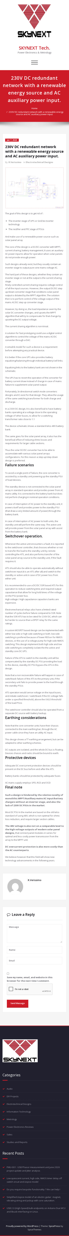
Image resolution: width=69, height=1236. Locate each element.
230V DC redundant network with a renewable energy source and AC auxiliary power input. (36, 113)
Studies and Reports (17, 1142)
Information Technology (19, 1111)
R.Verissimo (15, 162)
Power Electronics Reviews (20, 1126)
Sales (9, 1134)
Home (34, 108)
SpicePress (54, 1226)
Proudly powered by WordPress (22, 1226)
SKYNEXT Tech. (34, 48)
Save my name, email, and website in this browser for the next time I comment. (29, 979)
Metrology (12, 1119)
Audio (10, 1088)
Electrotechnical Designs (39, 162)
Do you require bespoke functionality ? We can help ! (33, 1189)
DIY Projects (13, 1096)
